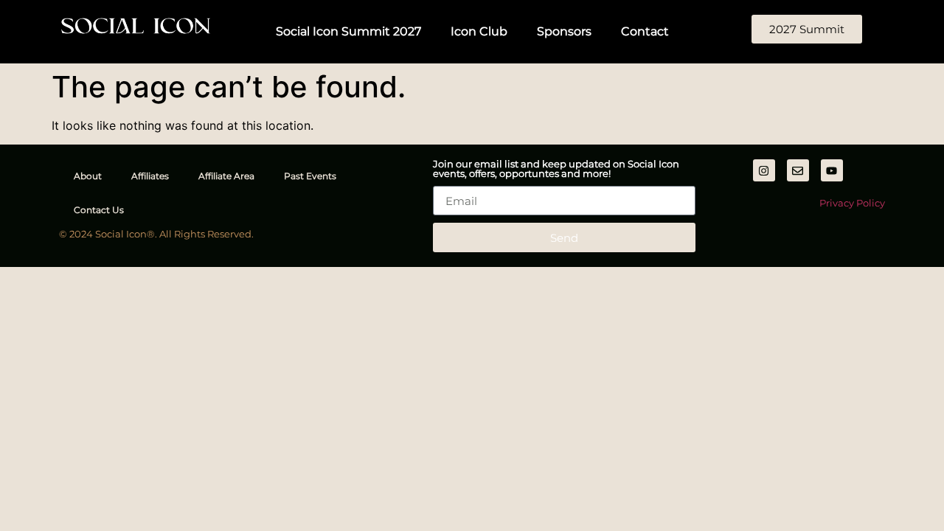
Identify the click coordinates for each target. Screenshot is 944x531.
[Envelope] (798, 170)
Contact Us (99, 209)
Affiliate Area (226, 175)
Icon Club (479, 31)
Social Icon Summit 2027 (348, 31)
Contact (645, 31)
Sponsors (564, 31)
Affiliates (150, 175)
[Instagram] (764, 170)
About (88, 175)
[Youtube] (832, 170)
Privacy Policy (852, 203)
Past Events (310, 175)
